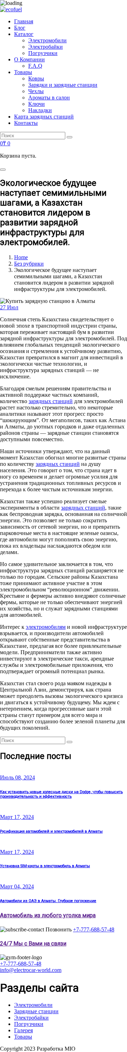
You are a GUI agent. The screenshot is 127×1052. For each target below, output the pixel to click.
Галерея (23, 1030)
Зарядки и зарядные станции (62, 85)
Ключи (36, 104)
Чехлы (36, 91)
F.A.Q (35, 66)
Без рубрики (29, 264)
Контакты (26, 123)
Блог (19, 28)
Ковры (36, 78)
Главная (23, 21)
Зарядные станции (36, 1011)
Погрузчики (43, 53)
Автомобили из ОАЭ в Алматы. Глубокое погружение (48, 901)
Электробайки (45, 47)
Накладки (40, 110)
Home (21, 257)
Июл (9, 307)
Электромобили (47, 40)
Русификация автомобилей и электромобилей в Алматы (51, 831)
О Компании (29, 59)
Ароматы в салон (49, 98)
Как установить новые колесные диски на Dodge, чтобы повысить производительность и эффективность (61, 794)
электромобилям (46, 627)
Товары (23, 72)
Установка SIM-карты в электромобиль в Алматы (45, 866)
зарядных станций (51, 401)
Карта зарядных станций (44, 117)
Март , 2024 (17, 817)
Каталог (24, 34)
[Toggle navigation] (3, 170)
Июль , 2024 (17, 777)
